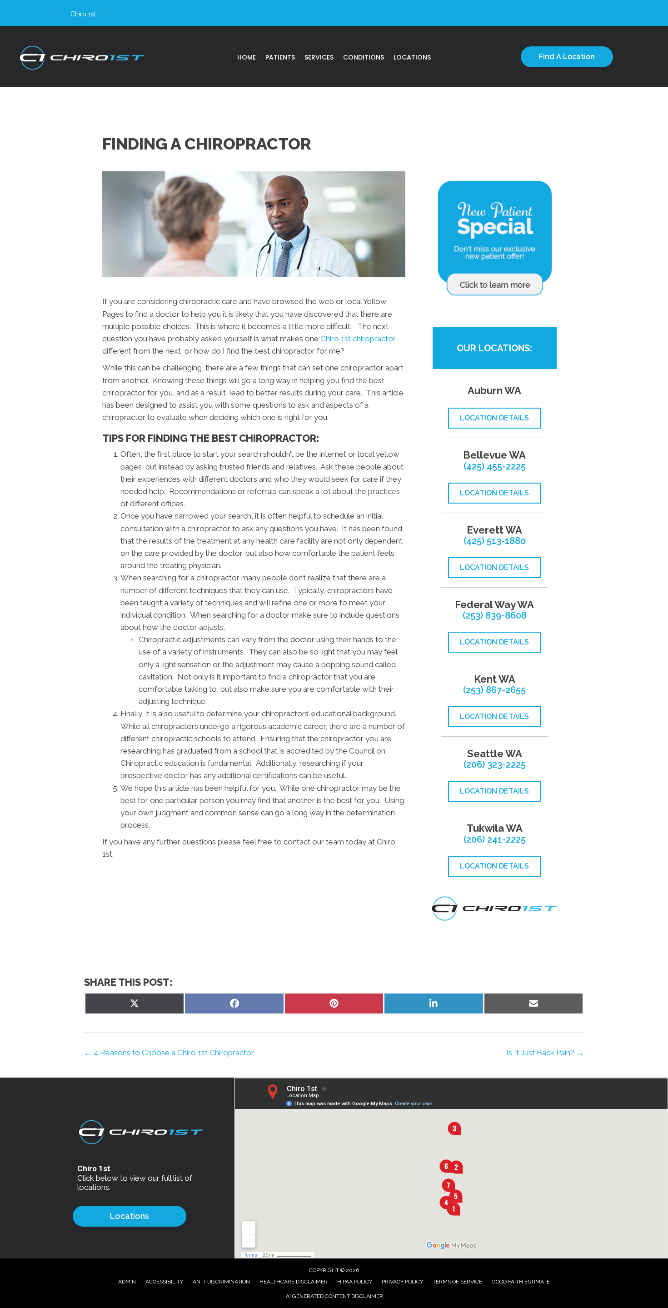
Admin (127, 1281)
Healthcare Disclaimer (293, 1281)
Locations (412, 57)
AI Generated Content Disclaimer (334, 1296)
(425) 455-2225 (495, 466)
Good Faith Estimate (521, 1281)
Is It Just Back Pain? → (545, 1052)
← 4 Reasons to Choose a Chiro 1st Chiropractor (169, 1052)
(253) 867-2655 (494, 689)
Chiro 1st (335, 338)
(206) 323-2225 (495, 764)
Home (246, 57)
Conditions (363, 57)
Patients (280, 57)
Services (319, 57)
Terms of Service (457, 1281)
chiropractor (373, 338)
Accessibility (164, 1281)
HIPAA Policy (354, 1281)
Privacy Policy (402, 1281)
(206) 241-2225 (495, 839)
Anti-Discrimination (221, 1281)
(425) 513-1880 (495, 540)
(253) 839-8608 (495, 615)
